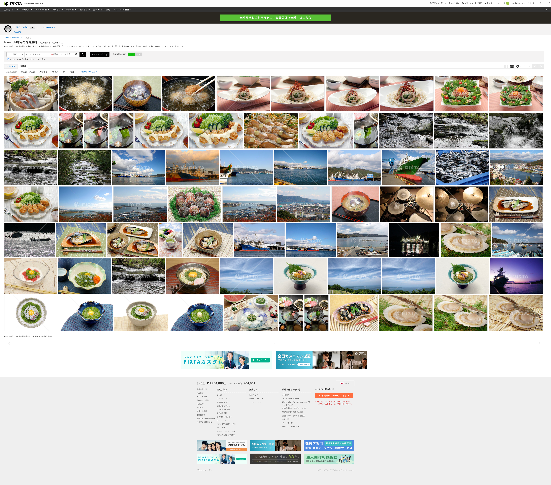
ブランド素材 (202, 411)
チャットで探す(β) (99, 54)
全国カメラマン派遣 (101, 9)
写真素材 (26, 9)
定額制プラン (10, 9)
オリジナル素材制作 (122, 9)
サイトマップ (544, 3)
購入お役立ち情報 (223, 399)
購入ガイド (491, 3)
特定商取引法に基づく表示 (292, 412)
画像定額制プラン (223, 402)
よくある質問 (222, 413)
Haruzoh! (21, 27)
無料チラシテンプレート (226, 431)
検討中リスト (520, 3)
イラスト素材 (41, 9)
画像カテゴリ (202, 389)
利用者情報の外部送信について (294, 408)
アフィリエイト (255, 402)
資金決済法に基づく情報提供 (293, 416)
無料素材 (84, 9)
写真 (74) (17, 32)
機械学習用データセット (206, 419)
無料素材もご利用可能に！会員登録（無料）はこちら (275, 18)
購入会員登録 (454, 3)
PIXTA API (221, 428)
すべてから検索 (39, 59)
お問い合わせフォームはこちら (333, 395)
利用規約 (285, 395)
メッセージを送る (48, 28)
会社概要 (285, 419)
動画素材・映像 (203, 400)
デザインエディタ (439, 3)
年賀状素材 (201, 415)
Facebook (202, 470)
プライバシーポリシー (290, 399)
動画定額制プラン (223, 406)
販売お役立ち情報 (256, 399)
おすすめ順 (11, 66)
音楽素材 (70, 9)
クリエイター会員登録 (473, 3)
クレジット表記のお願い (291, 427)
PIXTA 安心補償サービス (226, 424)
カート (504, 3)
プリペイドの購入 (223, 409)
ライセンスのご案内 (224, 417)
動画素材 (57, 9)
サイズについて (223, 421)
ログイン (545, 9)
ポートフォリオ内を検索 (19, 59)
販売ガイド (253, 395)
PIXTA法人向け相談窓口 (226, 435)
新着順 (23, 66)
